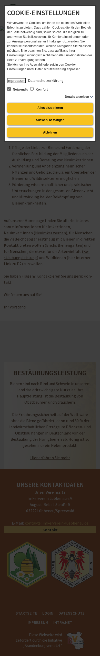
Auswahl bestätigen (50, 120)
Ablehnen (50, 132)
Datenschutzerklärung (46, 80)
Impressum (16, 80)
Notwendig (20, 89)
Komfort (41, 89)
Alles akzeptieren (50, 108)
